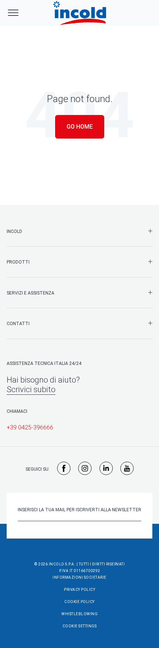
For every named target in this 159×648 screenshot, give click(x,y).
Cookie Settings (79, 626)
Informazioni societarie (79, 577)
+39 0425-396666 (30, 427)
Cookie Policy (79, 602)
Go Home (80, 126)
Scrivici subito (31, 389)
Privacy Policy (79, 590)
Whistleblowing (79, 614)
